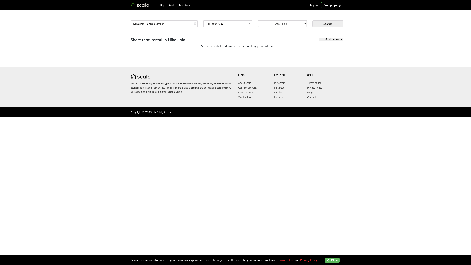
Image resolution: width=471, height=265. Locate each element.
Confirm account (247, 87)
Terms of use (314, 82)
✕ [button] (195, 23)
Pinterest (279, 87)
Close (334, 260)
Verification (244, 97)
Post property (332, 5)
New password (246, 92)
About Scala (244, 82)
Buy (162, 5)
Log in (314, 5)
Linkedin (279, 97)
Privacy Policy (314, 87)
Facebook (279, 92)
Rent (171, 5)
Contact (311, 97)
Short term (184, 5)
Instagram (279, 82)
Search (327, 24)
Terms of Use (285, 260)
